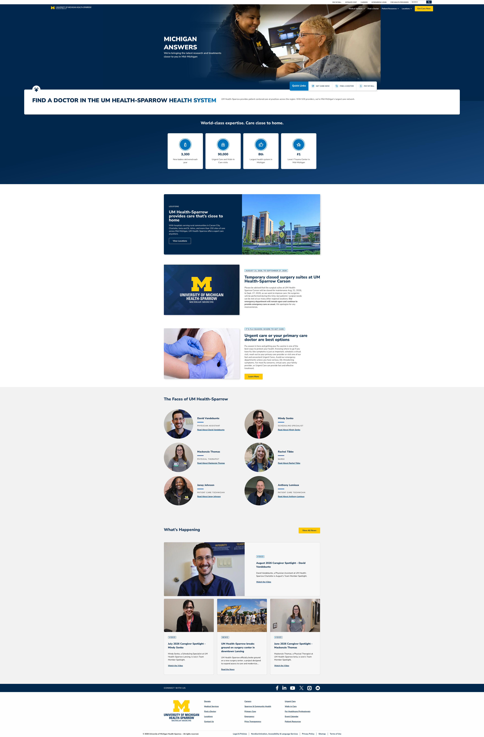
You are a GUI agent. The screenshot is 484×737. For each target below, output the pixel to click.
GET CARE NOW (323, 86)
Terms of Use (335, 734)
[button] (429, 2)
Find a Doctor (210, 711)
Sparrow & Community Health (258, 706)
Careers (364, 2)
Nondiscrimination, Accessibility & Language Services (274, 734)
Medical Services (211, 706)
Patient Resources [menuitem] (389, 8)
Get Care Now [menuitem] (424, 8)
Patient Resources (293, 721)
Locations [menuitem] (406, 8)
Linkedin (284, 688)
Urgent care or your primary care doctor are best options (276, 338)
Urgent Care (290, 701)
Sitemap (322, 734)
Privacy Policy (308, 734)
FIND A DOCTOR (347, 86)
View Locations (180, 241)
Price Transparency (253, 721)
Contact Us (209, 721)
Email (318, 688)
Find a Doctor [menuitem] (373, 8)
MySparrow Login (379, 2)
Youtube (292, 688)
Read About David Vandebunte (210, 429)
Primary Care (250, 711)
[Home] (71, 9)
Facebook (277, 688)
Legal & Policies (240, 734)
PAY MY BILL (369, 86)
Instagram (309, 688)
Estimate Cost (351, 2)
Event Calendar (291, 716)
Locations (208, 716)
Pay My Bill (336, 2)
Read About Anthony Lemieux (291, 496)
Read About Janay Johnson (209, 496)
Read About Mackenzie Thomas (211, 463)
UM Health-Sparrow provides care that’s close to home (196, 216)
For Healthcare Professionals (297, 711)
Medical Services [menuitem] (356, 8)
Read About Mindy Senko (289, 429)
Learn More (253, 376)
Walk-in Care (291, 706)
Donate (207, 701)
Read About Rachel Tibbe (289, 463)
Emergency (249, 716)
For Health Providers (399, 2)
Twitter (301, 688)
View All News (309, 530)
